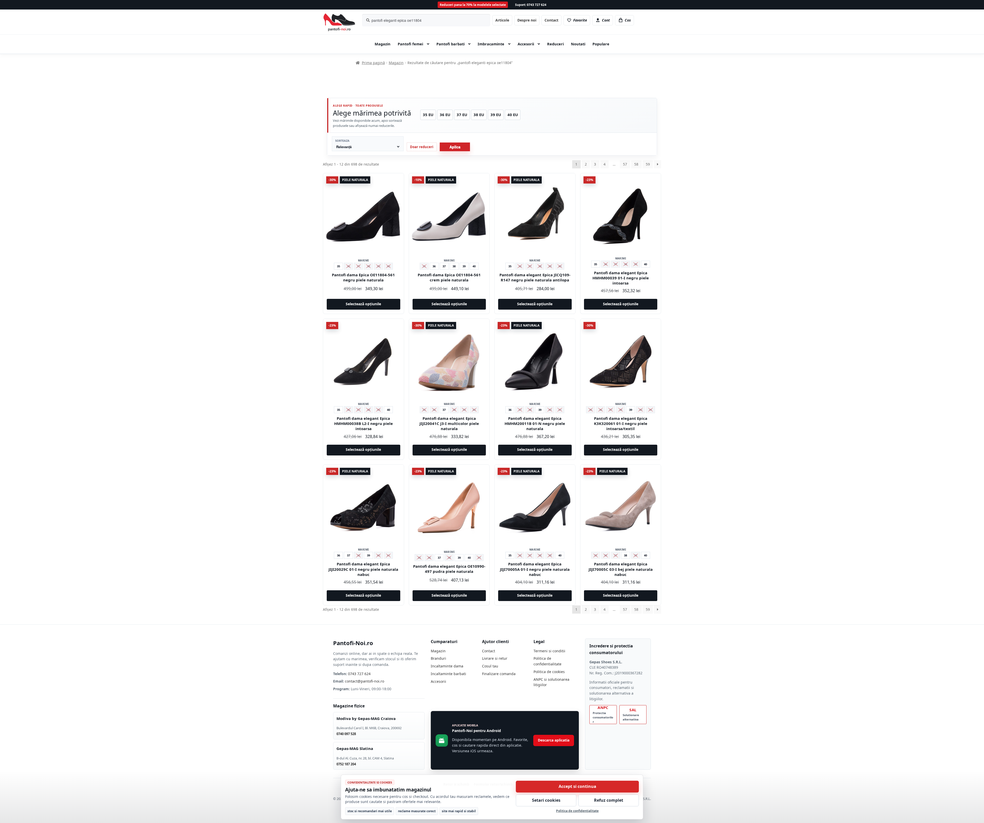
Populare (600, 43)
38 (454, 266)
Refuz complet (608, 800)
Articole (502, 20)
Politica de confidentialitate (577, 811)
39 (464, 266)
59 (648, 164)
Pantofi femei (410, 43)
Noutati (578, 43)
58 (636, 164)
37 (444, 266)
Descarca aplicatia (553, 740)
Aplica (454, 146)
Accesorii (526, 43)
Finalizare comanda (499, 673)
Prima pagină (373, 62)
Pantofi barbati (450, 43)
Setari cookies (546, 800)
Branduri (438, 658)
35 (338, 266)
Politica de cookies (549, 671)
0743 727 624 (359, 673)
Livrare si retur (494, 658)
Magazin (383, 43)
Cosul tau (490, 666)
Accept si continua (577, 786)
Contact (551, 20)
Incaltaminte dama (447, 666)
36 (434, 266)
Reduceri (555, 43)
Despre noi (526, 20)
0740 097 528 (346, 733)
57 (625, 164)
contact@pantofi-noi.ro (364, 681)
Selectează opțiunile (363, 303)
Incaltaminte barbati (448, 673)
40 (474, 266)
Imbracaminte (491, 43)
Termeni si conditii (549, 650)
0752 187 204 (346, 764)
